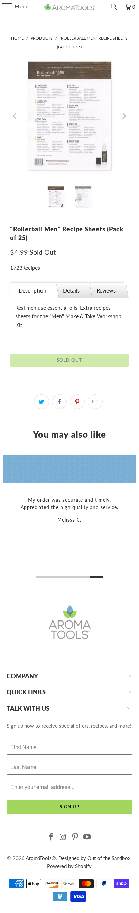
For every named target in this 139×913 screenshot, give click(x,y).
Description (32, 290)
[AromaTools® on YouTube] (87, 837)
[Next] (123, 115)
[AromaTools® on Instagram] (63, 837)
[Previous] (15, 115)
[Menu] (3, 7)
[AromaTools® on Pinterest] (75, 837)
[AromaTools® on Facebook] (51, 837)
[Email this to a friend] (95, 401)
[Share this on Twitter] (41, 401)
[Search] (114, 7)
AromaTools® (41, 858)
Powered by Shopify (69, 866)
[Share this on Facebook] (59, 401)
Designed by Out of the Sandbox (94, 858)
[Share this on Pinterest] (77, 401)
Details (71, 290)
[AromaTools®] (69, 7)
